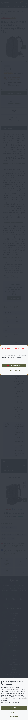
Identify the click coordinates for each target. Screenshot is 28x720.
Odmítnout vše (14, 717)
